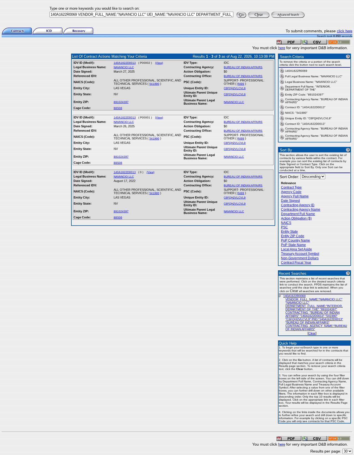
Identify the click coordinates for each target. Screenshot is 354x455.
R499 (240, 83)
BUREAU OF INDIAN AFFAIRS (243, 67)
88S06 (118, 108)
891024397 (121, 102)
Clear (312, 333)
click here (344, 31)
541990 (154, 83)
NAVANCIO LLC (124, 67)
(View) (159, 62)
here (281, 48)
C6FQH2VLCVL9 (235, 88)
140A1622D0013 (125, 62)
